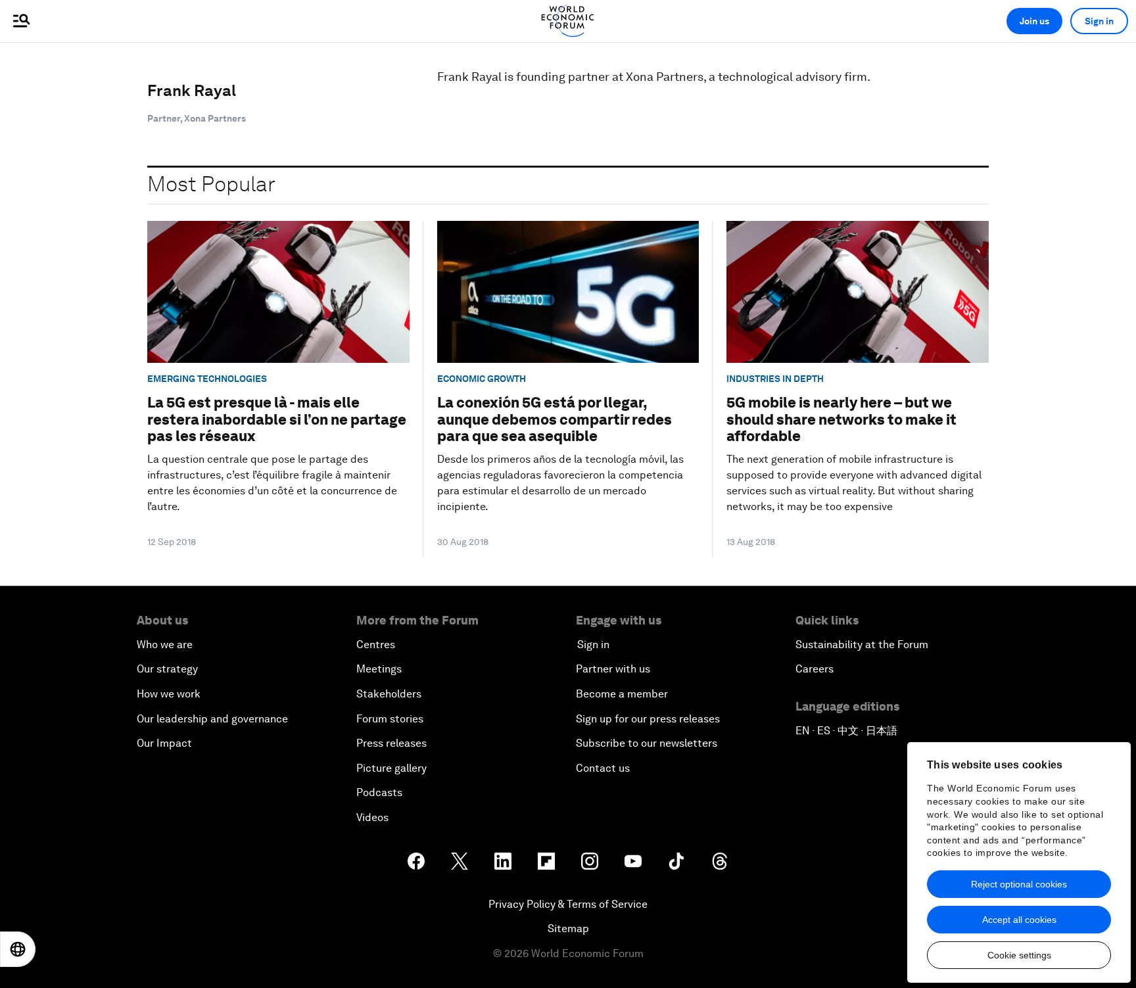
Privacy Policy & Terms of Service (568, 904)
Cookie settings (1019, 955)
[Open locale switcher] (18, 949)
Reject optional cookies (1019, 884)
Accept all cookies (1019, 919)
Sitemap (568, 928)
